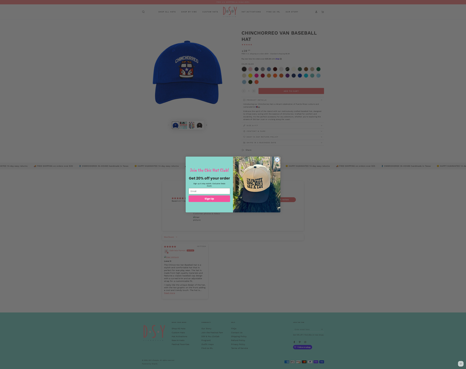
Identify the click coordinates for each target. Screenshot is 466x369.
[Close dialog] (277, 160)
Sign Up (209, 198)
